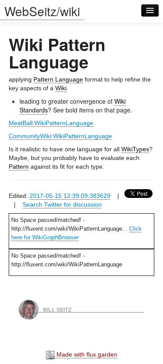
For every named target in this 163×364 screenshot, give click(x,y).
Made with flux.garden (86, 354)
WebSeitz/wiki (42, 11)
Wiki (61, 88)
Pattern (19, 166)
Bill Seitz (57, 309)
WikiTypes (135, 149)
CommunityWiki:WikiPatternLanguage (60, 136)
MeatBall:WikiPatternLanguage (51, 122)
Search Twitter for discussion (62, 204)
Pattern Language (58, 79)
